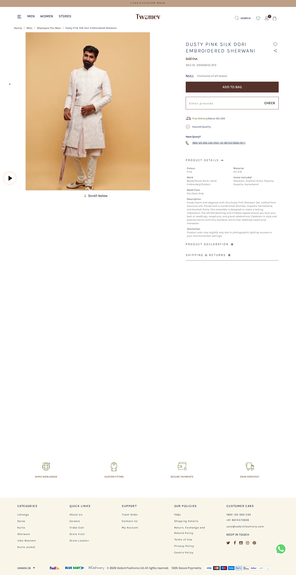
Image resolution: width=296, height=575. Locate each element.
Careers (75, 521)
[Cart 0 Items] (274, 19)
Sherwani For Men (49, 28)
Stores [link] (65, 16)
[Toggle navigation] (20, 17)
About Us (76, 514)
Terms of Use (183, 539)
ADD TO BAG (232, 87)
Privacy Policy (184, 545)
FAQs (177, 514)
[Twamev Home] (148, 17)
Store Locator (79, 540)
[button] (30, 15)
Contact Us (130, 521)
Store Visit (77, 534)
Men (29, 28)
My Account (130, 527)
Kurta (21, 527)
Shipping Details (186, 521)
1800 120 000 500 (238, 514)
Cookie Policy (184, 552)
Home (18, 28)
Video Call (77, 527)
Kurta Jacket (26, 547)
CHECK (269, 103)
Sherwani (24, 534)
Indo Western (26, 540)
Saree (21, 521)
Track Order (130, 514)
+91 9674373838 (237, 520)
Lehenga (23, 514)
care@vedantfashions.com (245, 526)
